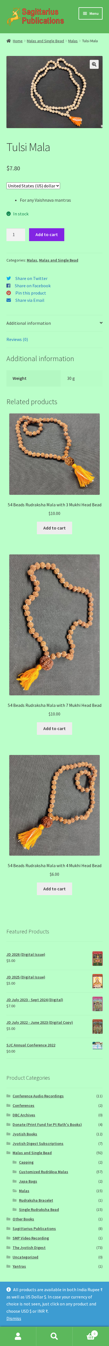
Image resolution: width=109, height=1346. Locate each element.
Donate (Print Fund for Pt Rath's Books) (47, 1124)
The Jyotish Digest (29, 1247)
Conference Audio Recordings (38, 1095)
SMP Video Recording (31, 1238)
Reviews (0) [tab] (17, 339)
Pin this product (30, 293)
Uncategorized (25, 1257)
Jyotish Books (25, 1133)
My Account (18, 1336)
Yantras (19, 1266)
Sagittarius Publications (34, 1228)
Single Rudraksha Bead (39, 1209)
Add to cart (46, 234)
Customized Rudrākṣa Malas (43, 1171)
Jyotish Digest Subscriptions (38, 1143)
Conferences (23, 1105)
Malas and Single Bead (45, 40)
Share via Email (29, 300)
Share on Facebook (33, 285)
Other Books (23, 1219)
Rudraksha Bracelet (36, 1200)
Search (54, 1336)
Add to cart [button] (54, 528)
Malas (73, 40)
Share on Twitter (31, 278)
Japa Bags (28, 1181)
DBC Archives (24, 1114)
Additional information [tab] (28, 323)
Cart (84, 1332)
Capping (26, 1162)
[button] (94, 64)
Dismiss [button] (13, 1318)
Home (18, 40)
